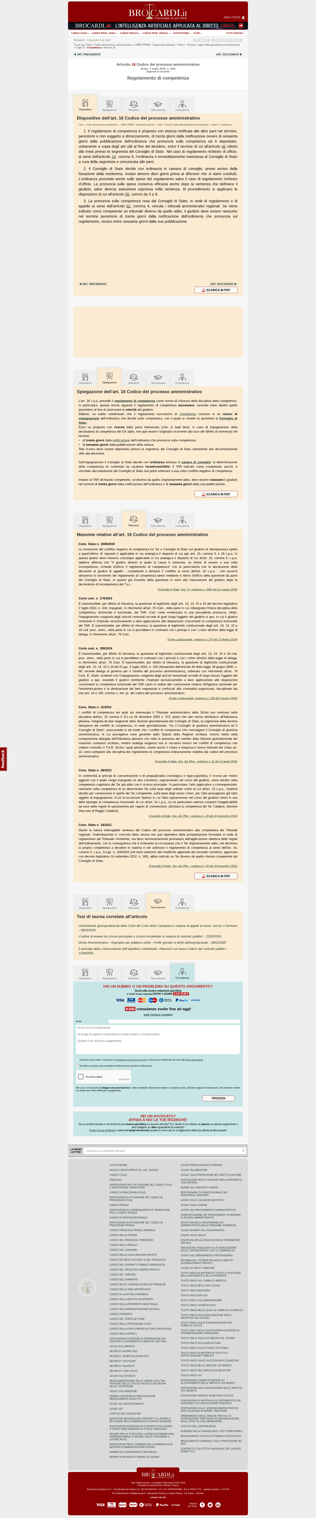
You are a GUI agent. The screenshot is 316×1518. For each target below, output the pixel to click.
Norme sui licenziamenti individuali (133, 1452)
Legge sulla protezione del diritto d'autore (211, 1175)
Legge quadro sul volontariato (202, 1230)
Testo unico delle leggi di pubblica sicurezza (212, 1310)
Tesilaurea (158, 109)
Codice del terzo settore (127, 1319)
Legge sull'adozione (123, 1391)
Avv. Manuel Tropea (169, 1485)
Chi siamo (189, 1493)
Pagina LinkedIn (218, 1503)
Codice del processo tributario (131, 1240)
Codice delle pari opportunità (130, 1289)
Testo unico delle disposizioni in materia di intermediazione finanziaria (210, 1332)
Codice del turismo (123, 1274)
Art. (89, 54)
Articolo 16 (109, 47)
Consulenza (182, 109)
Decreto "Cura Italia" (124, 1371)
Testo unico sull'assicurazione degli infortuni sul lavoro (206, 1316)
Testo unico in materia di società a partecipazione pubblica (204, 1354)
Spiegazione (109, 109)
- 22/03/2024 (150, 936)
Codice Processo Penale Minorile (132, 1230)
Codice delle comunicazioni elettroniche (138, 1284)
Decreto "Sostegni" (123, 1361)
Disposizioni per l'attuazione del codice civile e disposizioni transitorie (141, 1186)
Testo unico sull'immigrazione (201, 1300)
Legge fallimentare (194, 1170)
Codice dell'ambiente (124, 1279)
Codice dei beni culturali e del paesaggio (138, 1259)
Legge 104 (116, 1408)
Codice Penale (129, 33)
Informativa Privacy (156, 1493)
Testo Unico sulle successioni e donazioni (210, 1360)
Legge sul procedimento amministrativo (208, 1210)
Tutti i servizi (234, 33)
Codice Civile (79, 33)
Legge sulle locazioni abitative (202, 1200)
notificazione (121, 440)
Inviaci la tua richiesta (102, 1130)
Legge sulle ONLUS (193, 1235)
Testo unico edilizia (194, 1295)
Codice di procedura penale (129, 1217)
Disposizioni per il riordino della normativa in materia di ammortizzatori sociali (141, 1445)
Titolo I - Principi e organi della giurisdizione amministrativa (182, 125)
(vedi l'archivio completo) (158, 1014)
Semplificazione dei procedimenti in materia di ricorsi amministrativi (210, 1216)
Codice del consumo (123, 1250)
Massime (134, 109)
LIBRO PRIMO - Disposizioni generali (137, 125)
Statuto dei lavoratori (125, 1413)
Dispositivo (85, 382)
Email (79, 1021)
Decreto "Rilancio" (122, 1366)
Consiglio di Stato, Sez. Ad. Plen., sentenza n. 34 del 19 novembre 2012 (193, 866)
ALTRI (196, 33)
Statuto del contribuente (198, 1426)
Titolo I (209, 44)
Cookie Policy (175, 1493)
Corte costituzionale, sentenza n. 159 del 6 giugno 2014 (203, 698)
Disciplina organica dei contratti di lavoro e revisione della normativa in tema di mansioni (140, 1420)
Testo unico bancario (195, 1290)
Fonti (88, 44)
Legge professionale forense (201, 1165)
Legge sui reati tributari (198, 1268)
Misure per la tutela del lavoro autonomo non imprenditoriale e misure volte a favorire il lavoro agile (142, 1437)
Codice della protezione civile (130, 1324)
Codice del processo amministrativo (113, 44)
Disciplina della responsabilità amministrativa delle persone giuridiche (208, 1224)
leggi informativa (194, 1060)
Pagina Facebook (202, 1503)
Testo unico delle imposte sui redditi (206, 1365)
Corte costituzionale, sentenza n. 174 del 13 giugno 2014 (202, 639)
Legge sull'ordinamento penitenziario (207, 1255)
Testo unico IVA (191, 1375)
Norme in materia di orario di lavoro (134, 1457)
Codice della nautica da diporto (131, 1299)
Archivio (200, 1493)
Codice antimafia (121, 1314)
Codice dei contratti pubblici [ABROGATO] (137, 1264)
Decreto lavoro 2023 (123, 1351)
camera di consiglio (196, 462)
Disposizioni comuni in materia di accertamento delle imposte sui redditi (208, 1381)
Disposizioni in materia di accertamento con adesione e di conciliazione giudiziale (210, 1402)
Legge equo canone (194, 1205)
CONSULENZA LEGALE (226, 40)
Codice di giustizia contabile (129, 1294)
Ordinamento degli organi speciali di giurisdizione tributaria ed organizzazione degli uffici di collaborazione (210, 1419)
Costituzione (181, 33)
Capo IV (88, 47)
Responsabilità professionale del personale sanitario (204, 1194)
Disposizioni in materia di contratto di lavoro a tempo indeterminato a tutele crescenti (141, 1427)
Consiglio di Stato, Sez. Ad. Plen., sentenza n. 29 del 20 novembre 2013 (193, 815)
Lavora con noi (158, 1497)
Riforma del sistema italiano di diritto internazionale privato (207, 1261)
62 (128, 206)
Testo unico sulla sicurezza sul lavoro (208, 1338)
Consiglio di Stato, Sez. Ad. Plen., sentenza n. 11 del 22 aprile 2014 (196, 761)
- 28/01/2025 (152, 942)
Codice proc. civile (103, 33)
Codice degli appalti (123, 1333)
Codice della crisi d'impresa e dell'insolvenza (141, 1328)
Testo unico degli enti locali (200, 1285)
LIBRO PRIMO (155, 44)
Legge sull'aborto (122, 1346)
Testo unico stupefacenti (198, 1305)
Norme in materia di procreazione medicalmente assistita (132, 1397)
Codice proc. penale (155, 33)
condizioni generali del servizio (130, 1060)
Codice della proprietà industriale (134, 1304)
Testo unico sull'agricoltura (201, 1343)
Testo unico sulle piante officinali (205, 1348)
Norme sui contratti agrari (199, 1187)
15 (114, 157)
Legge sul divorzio (122, 1376)
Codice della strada (123, 1235)
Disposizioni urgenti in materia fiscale (207, 1395)
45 (224, 146)
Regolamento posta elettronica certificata (211, 1436)
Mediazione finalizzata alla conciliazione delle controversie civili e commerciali (208, 1249)
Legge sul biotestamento (127, 1403)
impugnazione (89, 418)
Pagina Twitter (210, 1503)
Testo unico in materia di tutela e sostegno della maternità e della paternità (211, 1274)
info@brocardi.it (137, 1493)
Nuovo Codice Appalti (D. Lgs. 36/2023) (134, 1170)
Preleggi (116, 1180)
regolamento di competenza (134, 401)
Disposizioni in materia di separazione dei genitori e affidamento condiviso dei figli (138, 1340)
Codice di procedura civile (128, 1192)
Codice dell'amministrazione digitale (135, 1309)
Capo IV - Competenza (221, 125)
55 (127, 194)
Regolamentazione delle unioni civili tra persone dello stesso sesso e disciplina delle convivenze (138, 1383)
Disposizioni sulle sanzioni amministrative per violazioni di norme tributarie (209, 1409)
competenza (187, 414)
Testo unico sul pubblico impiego (203, 1280)
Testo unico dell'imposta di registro (206, 1370)
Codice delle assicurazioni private (133, 1255)
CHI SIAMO (201, 40)
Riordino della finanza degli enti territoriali (211, 1431)
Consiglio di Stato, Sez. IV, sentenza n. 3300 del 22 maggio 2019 (197, 589)
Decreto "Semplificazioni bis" (129, 1356)
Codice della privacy (124, 1245)
